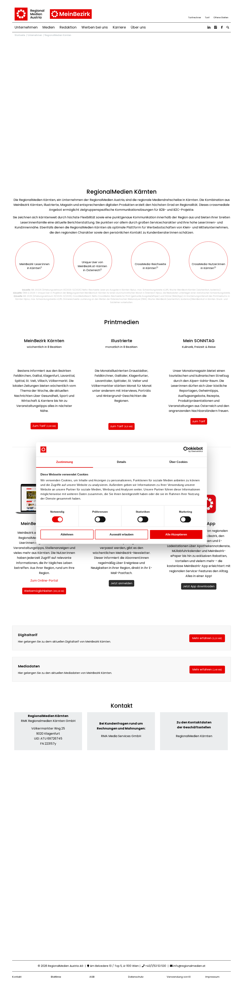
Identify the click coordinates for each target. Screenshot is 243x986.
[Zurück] (20, 358)
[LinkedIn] (209, 27)
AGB (92, 977)
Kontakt (16, 977)
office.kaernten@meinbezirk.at (49, 731)
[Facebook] (222, 27)
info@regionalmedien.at (189, 966)
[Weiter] (67, 358)
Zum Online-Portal (44, 580)
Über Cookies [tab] (178, 462)
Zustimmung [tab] (64, 462)
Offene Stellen (220, 17)
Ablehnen (67, 534)
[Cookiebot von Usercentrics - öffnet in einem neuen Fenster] (186, 449)
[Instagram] (215, 27)
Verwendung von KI (179, 977)
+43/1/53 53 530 (155, 966)
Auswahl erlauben (121, 534)
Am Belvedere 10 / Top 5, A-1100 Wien (114, 966)
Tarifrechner (194, 17)
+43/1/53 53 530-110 (122, 731)
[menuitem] (26, 27)
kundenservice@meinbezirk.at (122, 724)
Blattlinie (56, 977)
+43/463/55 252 (49, 738)
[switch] (100, 519)
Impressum (212, 977)
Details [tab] (121, 462)
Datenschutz (136, 977)
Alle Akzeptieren (176, 534)
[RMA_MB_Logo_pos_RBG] (53, 14)
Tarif (207, 17)
